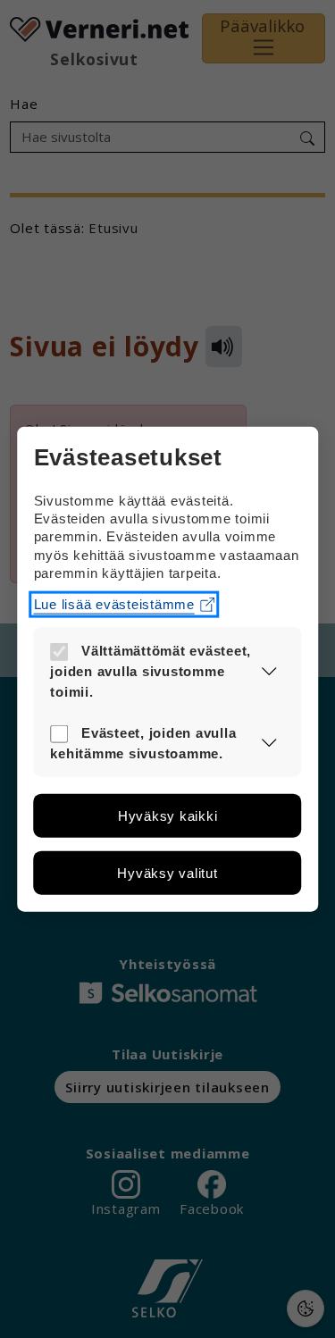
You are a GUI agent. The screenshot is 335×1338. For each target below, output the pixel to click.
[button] (269, 672)
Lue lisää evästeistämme (114, 604)
